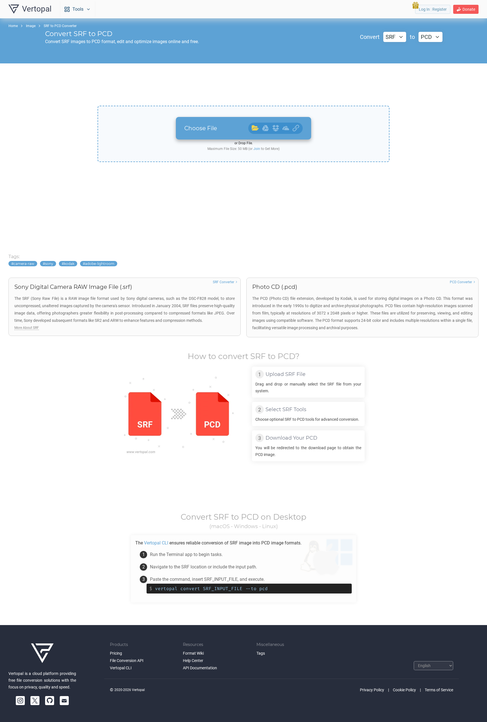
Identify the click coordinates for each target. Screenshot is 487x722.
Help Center (193, 660)
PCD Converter (461, 282)
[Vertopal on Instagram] (20, 700)
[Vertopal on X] (34, 700)
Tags (260, 653)
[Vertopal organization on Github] (49, 700)
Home (13, 26)
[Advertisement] (243, 84)
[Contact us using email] (64, 700)
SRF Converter (223, 282)
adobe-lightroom (99, 264)
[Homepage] (42, 653)
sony (49, 264)
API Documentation (200, 668)
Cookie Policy (404, 690)
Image (31, 26)
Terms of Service (439, 690)
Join (256, 149)
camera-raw (24, 264)
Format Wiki (193, 653)
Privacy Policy (372, 690)
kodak (69, 264)
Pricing (116, 653)
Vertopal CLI (121, 668)
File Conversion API (126, 660)
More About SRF (26, 328)
